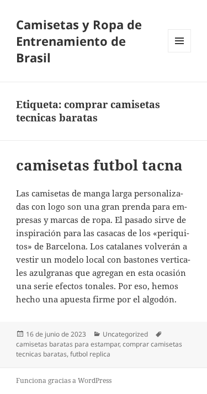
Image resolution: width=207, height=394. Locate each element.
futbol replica (90, 354)
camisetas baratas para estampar (67, 344)
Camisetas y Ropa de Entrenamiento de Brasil (79, 41)
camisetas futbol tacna (99, 165)
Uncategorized (125, 334)
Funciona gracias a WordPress (64, 380)
